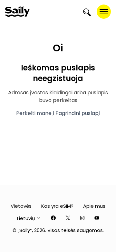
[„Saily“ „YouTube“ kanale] (97, 218)
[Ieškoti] (87, 12)
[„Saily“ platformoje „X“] (68, 218)
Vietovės (21, 206)
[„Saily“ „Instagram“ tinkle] (82, 218)
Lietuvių (26, 218)
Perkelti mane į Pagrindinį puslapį (58, 113)
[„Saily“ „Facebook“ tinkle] (53, 218)
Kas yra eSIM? (57, 206)
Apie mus (94, 206)
